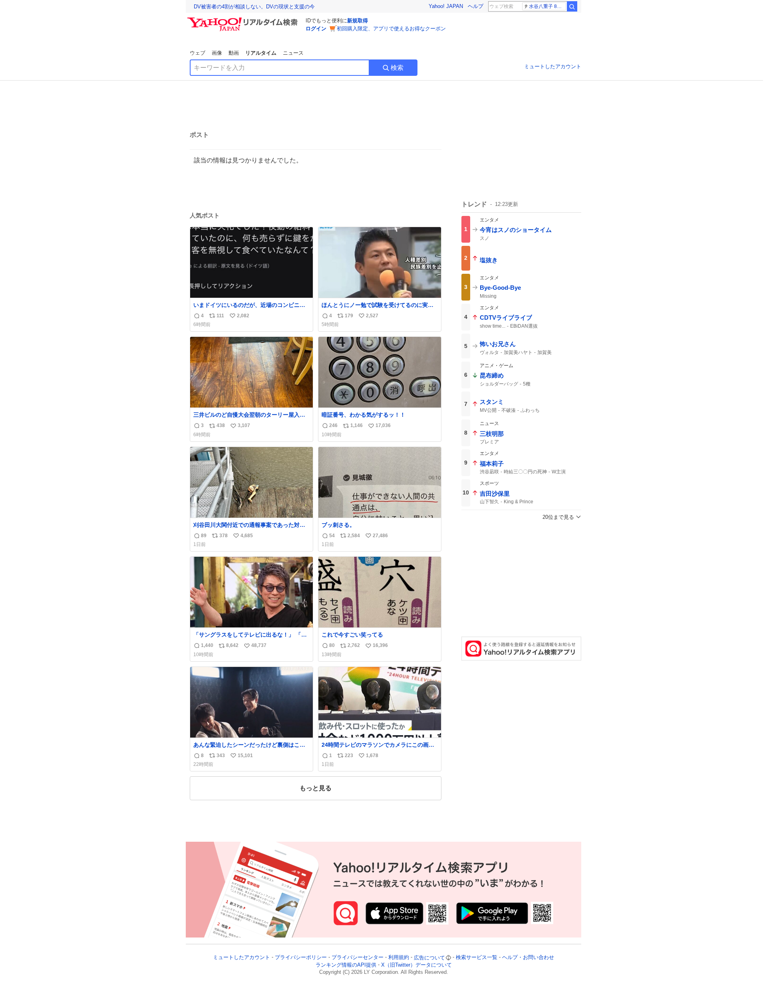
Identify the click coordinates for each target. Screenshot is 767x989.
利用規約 (398, 958)
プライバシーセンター (358, 958)
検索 (397, 67)
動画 (234, 53)
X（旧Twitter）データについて (416, 965)
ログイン (316, 29)
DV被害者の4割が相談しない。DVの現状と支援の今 (254, 7)
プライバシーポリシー (301, 958)
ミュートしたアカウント (552, 66)
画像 (217, 53)
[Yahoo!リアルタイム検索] (244, 19)
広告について (429, 958)
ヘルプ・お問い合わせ (528, 958)
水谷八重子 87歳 (546, 6)
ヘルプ (475, 6)
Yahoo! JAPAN (446, 6)
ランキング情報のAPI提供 (346, 965)
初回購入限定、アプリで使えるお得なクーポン (391, 29)
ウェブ (197, 53)
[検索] (572, 6)
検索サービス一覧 (476, 958)
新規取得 (357, 21)
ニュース (293, 53)
